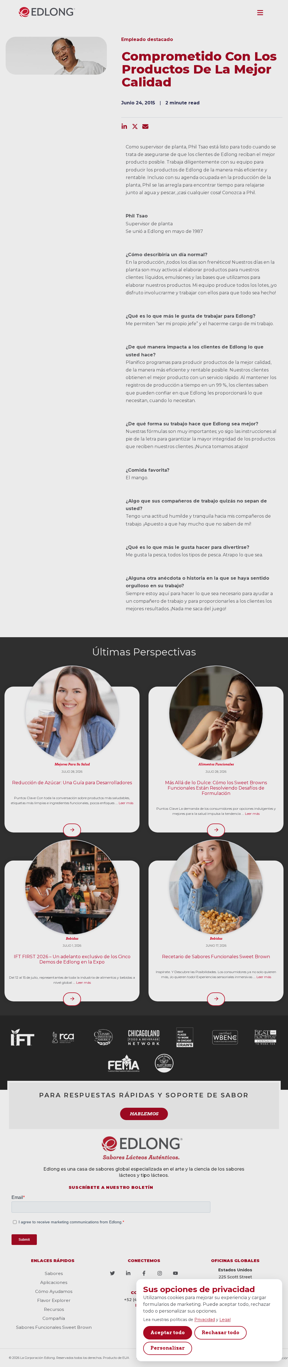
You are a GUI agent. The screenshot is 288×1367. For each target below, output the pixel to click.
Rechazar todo (220, 1332)
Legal (225, 1319)
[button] (260, 12)
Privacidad (204, 1319)
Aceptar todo (167, 1332)
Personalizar (167, 1348)
